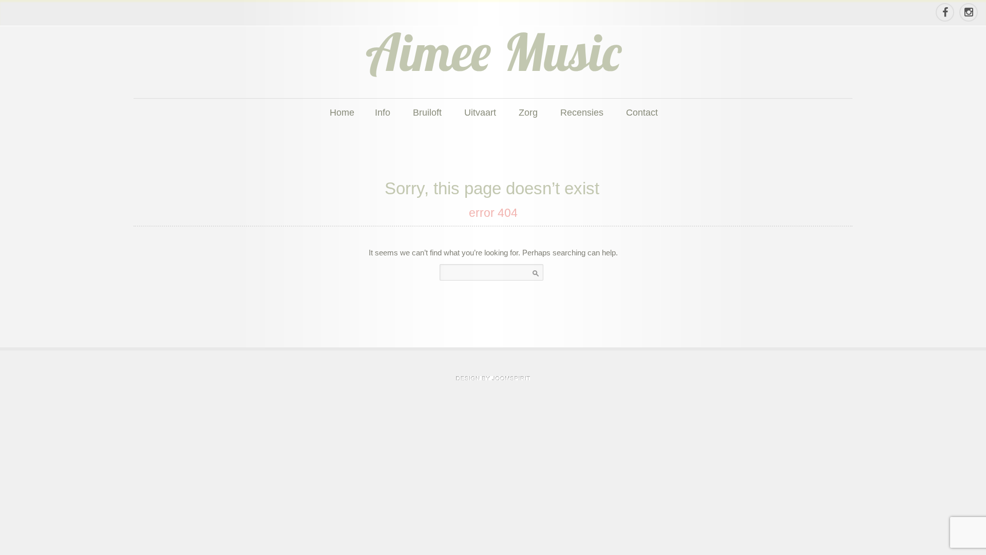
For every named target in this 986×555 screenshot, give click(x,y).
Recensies (581, 112)
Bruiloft (427, 112)
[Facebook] (944, 12)
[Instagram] (968, 12)
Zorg (528, 112)
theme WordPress (493, 378)
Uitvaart (480, 112)
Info (382, 112)
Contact (642, 112)
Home (342, 112)
